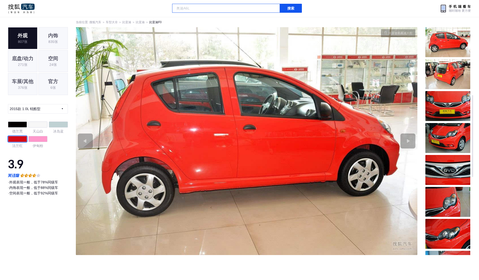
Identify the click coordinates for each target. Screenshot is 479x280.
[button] (161, 141)
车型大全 (112, 22)
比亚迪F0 (155, 22)
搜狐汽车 (21, 8)
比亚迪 (126, 22)
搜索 (290, 8)
